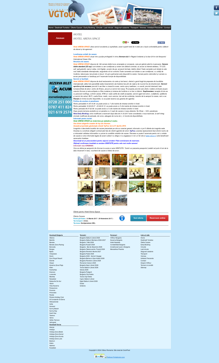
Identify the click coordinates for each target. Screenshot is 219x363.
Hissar (51, 263)
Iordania (83, 286)
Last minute (108, 27)
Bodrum (52, 341)
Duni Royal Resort (55, 258)
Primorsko (52, 292)
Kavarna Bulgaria (116, 240)
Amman (60, 38)
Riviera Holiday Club (56, 297)
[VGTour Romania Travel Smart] (66, 23)
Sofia (51, 304)
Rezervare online (157, 218)
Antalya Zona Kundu (56, 336)
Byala (51, 251)
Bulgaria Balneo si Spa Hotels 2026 (92, 258)
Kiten (51, 267)
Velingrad (52, 322)
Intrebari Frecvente (155, 27)
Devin (51, 256)
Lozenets (52, 274)
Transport (134, 27)
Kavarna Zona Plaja (56, 265)
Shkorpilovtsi (53, 302)
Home (51, 27)
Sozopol (52, 306)
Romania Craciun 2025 (88, 263)
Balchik (51, 240)
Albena (51, 238)
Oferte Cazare (76, 27)
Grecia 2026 (84, 270)
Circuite (99, 27)
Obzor (51, 283)
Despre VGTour (146, 263)
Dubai (82, 283)
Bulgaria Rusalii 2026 (87, 244)
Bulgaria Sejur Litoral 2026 (89, 265)
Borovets (52, 247)
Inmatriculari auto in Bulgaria (120, 247)
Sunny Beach (54, 308)
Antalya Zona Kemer (56, 334)
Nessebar (52, 279)
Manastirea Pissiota (117, 249)
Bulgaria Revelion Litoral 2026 (90, 260)
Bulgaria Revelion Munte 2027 (90, 251)
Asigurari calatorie (122, 27)
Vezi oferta (138, 218)
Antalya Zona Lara (55, 338)
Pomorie (52, 290)
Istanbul (52, 345)
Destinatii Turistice (62, 27)
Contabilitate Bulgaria (117, 244)
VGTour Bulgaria (116, 238)
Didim (51, 343)
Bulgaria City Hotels (87, 274)
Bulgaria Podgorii (86, 272)
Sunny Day (53, 311)
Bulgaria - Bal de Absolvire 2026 (91, 247)
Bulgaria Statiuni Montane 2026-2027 (93, 240)
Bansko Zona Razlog (56, 244)
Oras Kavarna (54, 286)
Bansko (52, 242)
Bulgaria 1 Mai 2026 (87, 242)
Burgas (51, 249)
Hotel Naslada (115, 242)
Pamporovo (53, 288)
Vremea (143, 27)
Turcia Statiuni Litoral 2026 (89, 267)
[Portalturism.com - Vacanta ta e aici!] (115, 357)
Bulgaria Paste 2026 (87, 254)
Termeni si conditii (147, 265)
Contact (167, 27)
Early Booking (89, 27)
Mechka (52, 276)
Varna (51, 318)
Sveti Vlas (52, 313)
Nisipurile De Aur (55, 281)
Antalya (52, 329)
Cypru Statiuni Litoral (87, 279)
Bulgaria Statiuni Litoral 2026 (90, 238)
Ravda (51, 295)
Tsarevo (52, 315)
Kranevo (52, 272)
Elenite (51, 260)
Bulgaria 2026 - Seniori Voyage (90, 256)
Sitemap (143, 267)
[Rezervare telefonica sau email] (60, 116)
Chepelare (53, 254)
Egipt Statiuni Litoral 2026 (89, 281)
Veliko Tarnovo (54, 320)
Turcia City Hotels (86, 276)
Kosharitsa (53, 270)
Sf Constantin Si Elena (57, 299)
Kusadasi (52, 348)
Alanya (51, 327)
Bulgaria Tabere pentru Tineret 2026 (92, 249)
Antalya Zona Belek (56, 332)
